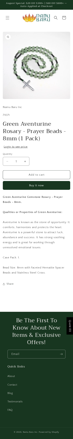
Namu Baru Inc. (30, 432)
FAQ (10, 410)
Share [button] (10, 283)
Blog (10, 393)
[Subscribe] (61, 354)
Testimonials (14, 401)
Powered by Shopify (49, 432)
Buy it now (36, 185)
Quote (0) (69, 326)
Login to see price (16, 146)
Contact (12, 384)
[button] (7, 18)
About (11, 376)
